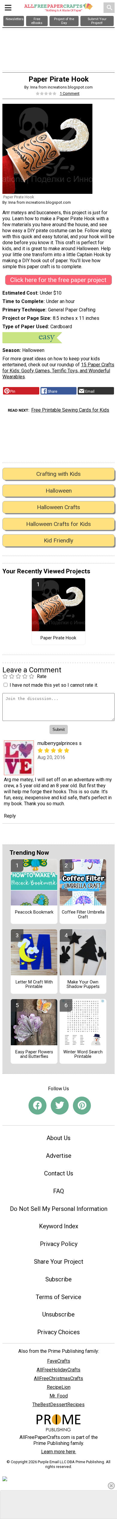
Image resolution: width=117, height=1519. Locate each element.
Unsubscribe (58, 1314)
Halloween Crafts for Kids (58, 524)
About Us (58, 1138)
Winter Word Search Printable (83, 1054)
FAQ (58, 1191)
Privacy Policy (58, 1243)
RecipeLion (58, 1387)
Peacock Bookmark (34, 912)
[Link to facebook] (37, 1106)
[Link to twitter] (60, 1106)
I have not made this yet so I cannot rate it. (54, 685)
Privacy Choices (58, 1332)
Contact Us (58, 1173)
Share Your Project (58, 1261)
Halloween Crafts (58, 507)
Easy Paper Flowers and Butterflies (34, 1054)
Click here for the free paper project (58, 280)
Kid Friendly (58, 540)
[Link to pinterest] (82, 1106)
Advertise (58, 1155)
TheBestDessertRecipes (58, 1404)
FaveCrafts (58, 1361)
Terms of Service (58, 1297)
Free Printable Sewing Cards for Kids (70, 410)
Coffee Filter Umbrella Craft (83, 915)
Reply (10, 816)
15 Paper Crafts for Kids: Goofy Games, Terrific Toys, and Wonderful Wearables (58, 371)
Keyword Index (58, 1226)
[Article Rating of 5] (46, 93)
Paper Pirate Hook (58, 638)
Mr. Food (59, 1396)
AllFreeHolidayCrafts (58, 1370)
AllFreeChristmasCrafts (58, 1378)
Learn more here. (58, 1451)
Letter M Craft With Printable (34, 984)
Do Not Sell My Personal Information (58, 1208)
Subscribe (58, 1279)
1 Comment (70, 93)
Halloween (59, 490)
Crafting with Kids (58, 473)
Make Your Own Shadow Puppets (83, 984)
